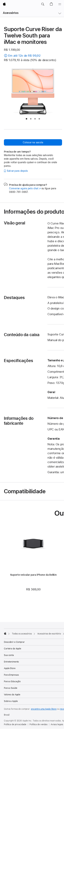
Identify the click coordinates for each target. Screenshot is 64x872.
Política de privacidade (15, 724)
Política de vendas (38, 724)
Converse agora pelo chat (25, 188)
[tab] (26, 118)
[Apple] (5, 633)
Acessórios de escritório (49, 633)
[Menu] (59, 4)
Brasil (6, 715)
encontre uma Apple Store (44, 709)
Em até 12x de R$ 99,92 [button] (24, 55)
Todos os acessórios (22, 633)
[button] (42, 4)
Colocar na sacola (33, 142)
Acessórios (10, 13)
